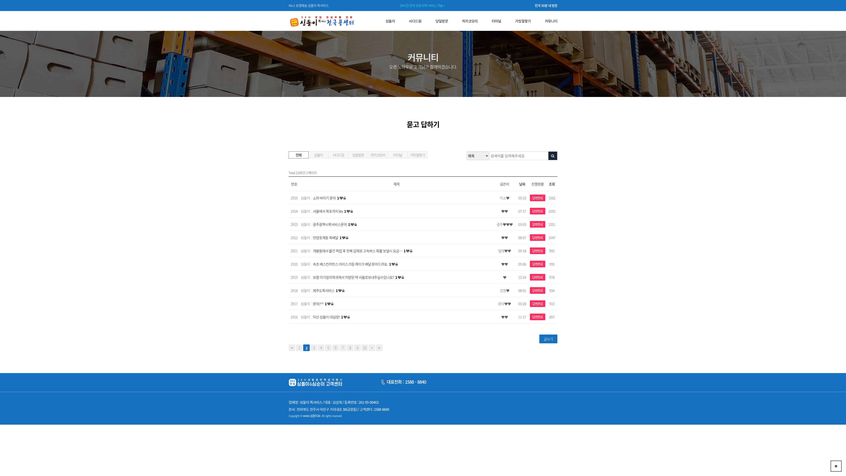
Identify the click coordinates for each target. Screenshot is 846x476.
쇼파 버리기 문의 (326, 198)
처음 (292, 347)
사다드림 (338, 155)
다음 (372, 347)
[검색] (552, 156)
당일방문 (358, 155)
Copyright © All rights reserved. (315, 416)
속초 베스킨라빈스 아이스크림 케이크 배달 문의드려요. (352, 264)
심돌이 (318, 155)
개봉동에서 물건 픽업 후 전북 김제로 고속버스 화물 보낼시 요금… (359, 250)
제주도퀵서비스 (325, 290)
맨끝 (379, 347)
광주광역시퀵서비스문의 (331, 224)
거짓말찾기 (417, 155)
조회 (552, 184)
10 (364, 348)
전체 (299, 155)
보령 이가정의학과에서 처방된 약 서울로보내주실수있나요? (355, 277)
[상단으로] (836, 466)
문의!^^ (320, 303)
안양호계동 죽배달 (327, 237)
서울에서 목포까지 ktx (329, 211)
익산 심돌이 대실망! (328, 317)
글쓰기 (548, 339)
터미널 (397, 155)
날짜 (522, 184)
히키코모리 (378, 155)
